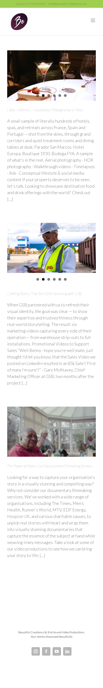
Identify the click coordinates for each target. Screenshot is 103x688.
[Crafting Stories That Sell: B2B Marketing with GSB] (51, 248)
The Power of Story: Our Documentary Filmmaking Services (50, 466)
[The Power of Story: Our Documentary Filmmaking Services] (51, 432)
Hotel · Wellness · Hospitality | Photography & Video (45, 110)
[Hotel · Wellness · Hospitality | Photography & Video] (51, 75)
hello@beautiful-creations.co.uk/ (67, 4)
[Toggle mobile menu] (93, 20)
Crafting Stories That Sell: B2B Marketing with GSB (44, 293)
